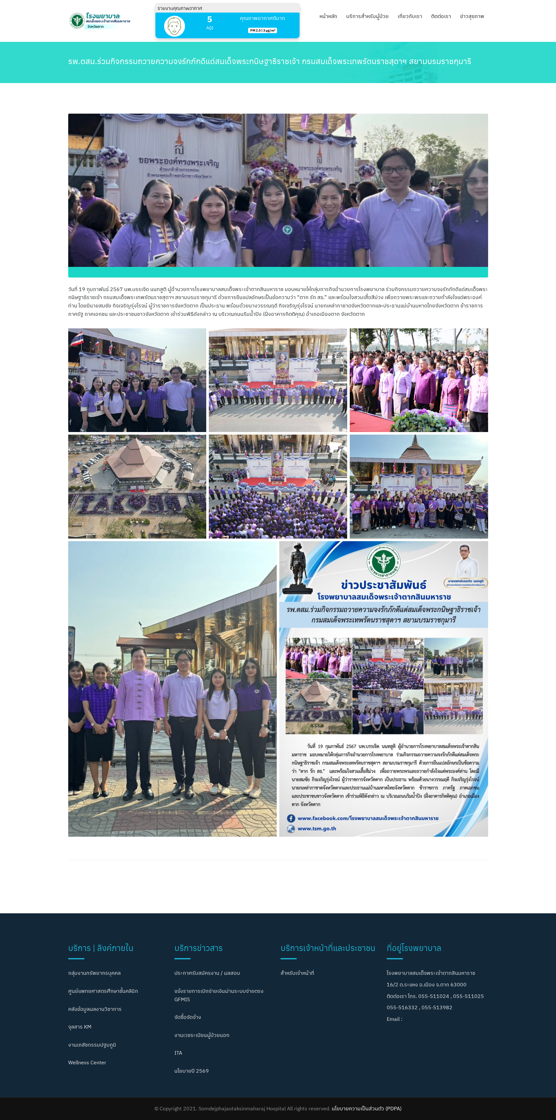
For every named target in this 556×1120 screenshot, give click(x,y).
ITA (178, 1052)
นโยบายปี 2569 (191, 1071)
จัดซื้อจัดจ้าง (187, 1017)
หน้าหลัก (328, 16)
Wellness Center (87, 1062)
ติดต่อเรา (441, 16)
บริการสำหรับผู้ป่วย (367, 16)
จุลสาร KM (79, 1026)
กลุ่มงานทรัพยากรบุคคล (94, 973)
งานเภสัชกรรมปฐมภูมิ (92, 1044)
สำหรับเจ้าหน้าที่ (297, 973)
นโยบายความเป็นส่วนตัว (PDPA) (367, 1108)
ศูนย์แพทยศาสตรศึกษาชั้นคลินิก (103, 991)
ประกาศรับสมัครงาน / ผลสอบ (207, 973)
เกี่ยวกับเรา (410, 16)
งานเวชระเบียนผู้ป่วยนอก (201, 1035)
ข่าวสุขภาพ (472, 16)
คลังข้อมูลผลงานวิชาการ (95, 1009)
